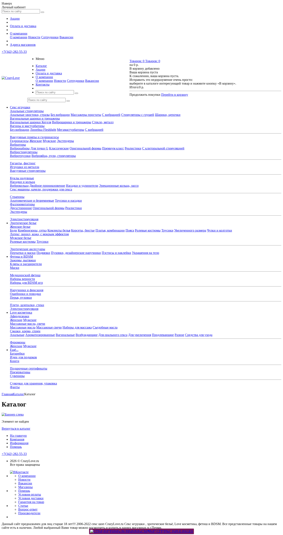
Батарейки (17, 353)
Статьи (23, 505)
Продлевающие (163, 335)
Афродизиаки (19, 316)
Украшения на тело (145, 253)
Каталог (41, 66)
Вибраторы (18, 144)
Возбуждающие (87, 335)
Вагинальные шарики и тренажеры (35, 118)
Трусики (167, 230)
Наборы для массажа (77, 327)
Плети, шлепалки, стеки (27, 305)
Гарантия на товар (31, 502)
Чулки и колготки (219, 230)
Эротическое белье (23, 223)
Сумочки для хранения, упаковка (33, 383)
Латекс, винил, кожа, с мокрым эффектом (39, 234)
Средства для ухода (198, 335)
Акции (15, 18)
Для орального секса (112, 335)
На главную (18, 435)
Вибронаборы (20, 148)
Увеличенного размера (190, 230)
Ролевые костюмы (148, 230)
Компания (17, 439)
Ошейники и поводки (25, 294)
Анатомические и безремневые (32, 200)
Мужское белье (20, 238)
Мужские (49, 141)
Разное (179, 335)
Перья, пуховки (21, 297)
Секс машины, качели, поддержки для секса (41, 189)
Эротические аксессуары (27, 249)
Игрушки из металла (24, 167)
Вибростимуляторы (23, 152)
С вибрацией (111, 114)
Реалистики (133, 148)
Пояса (130, 230)
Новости (34, 37)
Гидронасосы (19, 141)
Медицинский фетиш (25, 275)
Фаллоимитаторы (22, 204)
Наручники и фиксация (26, 290)
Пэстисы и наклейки (116, 253)
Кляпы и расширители (26, 264)
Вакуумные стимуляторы (28, 170)
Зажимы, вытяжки (23, 260)
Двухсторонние (21, 208)
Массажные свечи (49, 327)
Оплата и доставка (23, 26)
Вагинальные (65, 335)
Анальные (17, 335)
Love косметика (21, 312)
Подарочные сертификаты (28, 368)
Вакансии (66, 37)
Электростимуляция (24, 219)
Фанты (15, 387)
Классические (59, 148)
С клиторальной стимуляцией (163, 148)
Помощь (16, 447)
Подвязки (43, 253)
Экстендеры (65, 141)
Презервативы (20, 372)
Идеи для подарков (23, 357)
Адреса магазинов (23, 44)
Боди (13, 230)
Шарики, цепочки (167, 114)
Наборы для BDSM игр (26, 282)
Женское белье (20, 226)
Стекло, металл (103, 122)
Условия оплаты (29, 494)
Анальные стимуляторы (27, 111)
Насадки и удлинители (82, 185)
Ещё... (14, 350)
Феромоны (17, 342)
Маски (14, 267)
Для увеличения (139, 335)
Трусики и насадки (68, 200)
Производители (29, 513)
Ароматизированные (40, 335)
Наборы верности (22, 279)
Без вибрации (60, 114)
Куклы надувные (22, 178)
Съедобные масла (105, 327)
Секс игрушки (20, 107)
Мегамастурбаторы (70, 129)
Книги (14, 361)
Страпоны (17, 197)
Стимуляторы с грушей (137, 114)
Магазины (25, 487)
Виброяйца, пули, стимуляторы (53, 156)
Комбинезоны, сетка (32, 230)
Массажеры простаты (86, 114)
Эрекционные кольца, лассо (119, 185)
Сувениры (17, 376)
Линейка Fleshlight (43, 129)
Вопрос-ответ (27, 509)
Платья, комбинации (110, 230)
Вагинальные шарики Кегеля (30, 122)
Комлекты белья (58, 230)
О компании (18, 33)
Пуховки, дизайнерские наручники (76, 253)
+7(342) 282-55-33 (14, 51)
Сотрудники (50, 37)
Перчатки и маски (23, 253)
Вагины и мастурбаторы (27, 126)
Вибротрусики (20, 156)
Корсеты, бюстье (83, 230)
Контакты (43, 84)
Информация (19, 443)
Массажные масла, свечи (27, 323)
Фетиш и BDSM (21, 256)
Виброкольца (19, 185)
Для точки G (39, 148)
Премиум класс (113, 148)
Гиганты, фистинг (23, 163)
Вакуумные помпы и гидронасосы (34, 137)
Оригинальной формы (85, 148)
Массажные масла (22, 327)
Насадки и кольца (22, 182)
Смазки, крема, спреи (25, 331)
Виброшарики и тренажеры (71, 122)
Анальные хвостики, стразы (30, 114)
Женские (35, 141)
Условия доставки (31, 498)
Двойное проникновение (47, 185)
